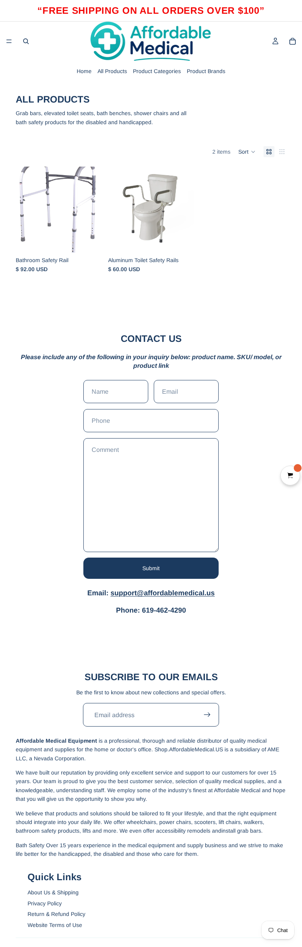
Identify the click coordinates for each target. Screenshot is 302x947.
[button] (247, 151)
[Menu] (9, 41)
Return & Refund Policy (56, 914)
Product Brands (206, 71)
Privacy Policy (45, 903)
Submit (151, 568)
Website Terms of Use (55, 925)
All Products (112, 71)
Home (84, 71)
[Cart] (292, 41)
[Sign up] (207, 715)
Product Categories (157, 71)
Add (96, 240)
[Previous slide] (24, 209)
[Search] (26, 41)
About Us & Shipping (53, 892)
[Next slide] (93, 209)
